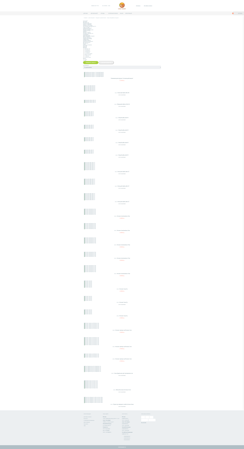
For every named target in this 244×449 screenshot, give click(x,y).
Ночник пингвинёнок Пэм (123, 245)
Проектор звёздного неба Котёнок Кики (123, 404)
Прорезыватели (86, 35)
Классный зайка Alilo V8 (123, 92)
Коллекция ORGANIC (87, 45)
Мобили (85, 31)
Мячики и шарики (87, 32)
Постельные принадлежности (89, 26)
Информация (128, 13)
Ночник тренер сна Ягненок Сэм (123, 330)
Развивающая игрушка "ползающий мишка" (122, 78)
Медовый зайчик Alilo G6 (123, 104)
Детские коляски (86, 42)
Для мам (85, 13)
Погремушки (85, 34)
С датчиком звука (88, 53)
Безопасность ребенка (88, 41)
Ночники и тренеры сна (88, 33)
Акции (121, 13)
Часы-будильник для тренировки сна (123, 373)
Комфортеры (86, 39)
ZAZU (86, 59)
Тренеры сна (87, 48)
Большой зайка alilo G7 (123, 171)
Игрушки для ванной (87, 38)
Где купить (86, 424)
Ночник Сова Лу (123, 289)
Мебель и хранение (87, 24)
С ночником (87, 52)
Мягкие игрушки (86, 37)
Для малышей (94, 13)
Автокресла (85, 43)
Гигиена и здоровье (87, 23)
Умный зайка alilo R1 (123, 117)
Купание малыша (86, 29)
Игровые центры (86, 30)
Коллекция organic (113, 13)
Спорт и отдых (86, 27)
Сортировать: (86, 65)
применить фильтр (91, 62)
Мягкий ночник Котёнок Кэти (123, 389)
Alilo (85, 60)
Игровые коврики (87, 40)
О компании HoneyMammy (89, 420)
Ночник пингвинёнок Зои (123, 216)
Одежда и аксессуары (87, 25)
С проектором (88, 57)
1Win (85, 425)
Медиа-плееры (88, 54)
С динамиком (87, 51)
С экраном (87, 56)
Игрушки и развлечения (101, 17)
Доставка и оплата (148, 5)
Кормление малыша (87, 28)
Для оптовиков (87, 422)
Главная (85, 17)
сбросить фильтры (106, 62)
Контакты (138, 5)
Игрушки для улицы (87, 37)
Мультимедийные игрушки (113, 17)
